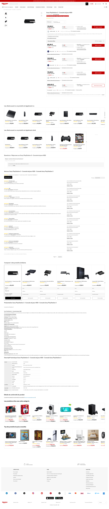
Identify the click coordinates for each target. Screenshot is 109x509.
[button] (72, 1)
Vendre (14, 477)
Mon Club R (15, 481)
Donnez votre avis (8, 177)
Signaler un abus (70, 185)
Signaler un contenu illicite (51, 477)
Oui (68, 191)
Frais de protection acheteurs (52, 475)
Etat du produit (55, 21)
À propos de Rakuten (88, 502)
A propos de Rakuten (89, 484)
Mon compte (15, 471)
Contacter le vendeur (76, 31)
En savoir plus (64, 28)
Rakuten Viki (58, 502)
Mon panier (15, 473)
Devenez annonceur (89, 482)
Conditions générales (89, 473)
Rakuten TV (30, 502)
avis (52, 18)
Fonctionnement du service (91, 486)
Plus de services (72, 502)
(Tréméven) (82, 45)
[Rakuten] (5, 4)
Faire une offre (79, 90)
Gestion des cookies (89, 479)
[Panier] (106, 4)
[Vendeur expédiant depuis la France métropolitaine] (57, 51)
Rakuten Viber (43, 502)
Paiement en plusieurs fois (18, 475)
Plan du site (49, 479)
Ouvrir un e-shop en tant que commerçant (54, 473)
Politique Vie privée (89, 477)
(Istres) (81, 85)
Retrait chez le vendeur (98, 85)
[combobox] (47, 4)
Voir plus (103, 94)
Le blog (48, 481)
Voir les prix (13, 298)
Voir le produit (30, 298)
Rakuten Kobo (15, 502)
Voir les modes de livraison (81, 28)
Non (70, 191)
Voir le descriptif (56, 14)
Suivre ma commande (17, 479)
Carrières (87, 471)
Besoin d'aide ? (49, 471)
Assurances (88, 488)
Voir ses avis (10, 182)
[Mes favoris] (103, 4)
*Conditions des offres (90, 475)
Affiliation (87, 481)
